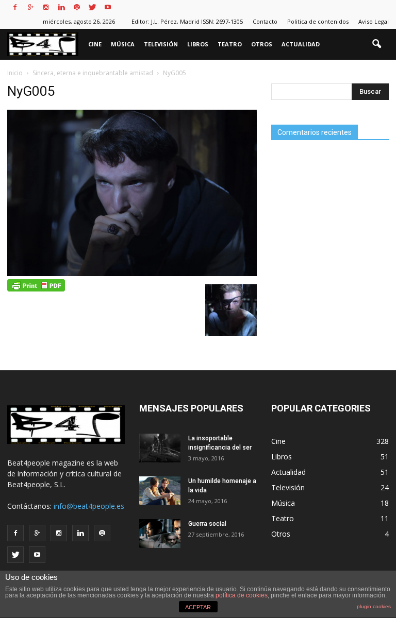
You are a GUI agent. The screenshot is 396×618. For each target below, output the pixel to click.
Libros (197, 44)
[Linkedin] (61, 7)
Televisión (161, 44)
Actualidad (301, 44)
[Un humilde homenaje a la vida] (159, 490)
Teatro (230, 44)
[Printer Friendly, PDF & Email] (36, 284)
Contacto (265, 21)
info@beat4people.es (89, 506)
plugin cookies (374, 606)
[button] (376, 44)
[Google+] (30, 7)
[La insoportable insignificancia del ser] (159, 448)
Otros (261, 44)
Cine (95, 44)
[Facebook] (15, 7)
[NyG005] (132, 273)
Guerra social (207, 523)
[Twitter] (92, 7)
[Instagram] (46, 7)
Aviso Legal (373, 21)
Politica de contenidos (318, 21)
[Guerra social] (159, 533)
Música (123, 44)
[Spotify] (77, 7)
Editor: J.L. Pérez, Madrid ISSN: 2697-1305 (187, 21)
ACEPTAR (198, 607)
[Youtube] (108, 7)
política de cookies (242, 595)
